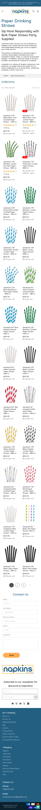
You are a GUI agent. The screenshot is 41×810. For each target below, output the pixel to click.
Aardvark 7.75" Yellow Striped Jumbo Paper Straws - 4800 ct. (10, 450)
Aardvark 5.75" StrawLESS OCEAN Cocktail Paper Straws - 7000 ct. (10, 211)
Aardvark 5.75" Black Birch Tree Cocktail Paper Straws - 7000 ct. (10, 119)
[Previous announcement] (2, 3)
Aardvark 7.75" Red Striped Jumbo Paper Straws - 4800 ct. (29, 490)
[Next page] (29, 585)
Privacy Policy (7, 731)
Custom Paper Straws (10, 737)
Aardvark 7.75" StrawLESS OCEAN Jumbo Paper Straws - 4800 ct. (10, 251)
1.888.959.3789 (8, 789)
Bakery (5, 765)
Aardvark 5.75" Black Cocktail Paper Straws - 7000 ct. (29, 370)
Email (5, 626)
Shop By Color (8, 771)
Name (5, 599)
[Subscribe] (35, 697)
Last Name (7, 608)
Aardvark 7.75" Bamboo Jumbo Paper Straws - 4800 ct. (29, 211)
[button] (2, 11)
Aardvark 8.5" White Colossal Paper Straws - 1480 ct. (9, 370)
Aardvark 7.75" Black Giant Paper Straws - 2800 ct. (10, 568)
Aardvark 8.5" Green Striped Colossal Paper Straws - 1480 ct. (29, 291)
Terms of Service (8, 734)
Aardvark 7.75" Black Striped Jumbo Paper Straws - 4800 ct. (29, 450)
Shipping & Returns (9, 722)
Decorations (7, 763)
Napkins (6, 751)
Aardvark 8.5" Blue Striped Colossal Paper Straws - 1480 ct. (10, 330)
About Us (5, 716)
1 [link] (11, 585)
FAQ (3, 725)
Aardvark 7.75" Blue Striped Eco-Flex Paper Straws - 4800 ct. (10, 291)
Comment (6, 635)
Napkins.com (12, 807)
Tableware (7, 754)
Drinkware (6, 757)
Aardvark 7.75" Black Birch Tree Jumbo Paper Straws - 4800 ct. (29, 119)
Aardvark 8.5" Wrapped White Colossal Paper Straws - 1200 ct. (9, 490)
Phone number (8, 617)
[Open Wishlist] (38, 807)
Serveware (7, 760)
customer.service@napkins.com (15, 797)
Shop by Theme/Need (11, 768)
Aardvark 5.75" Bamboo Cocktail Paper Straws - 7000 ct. (29, 330)
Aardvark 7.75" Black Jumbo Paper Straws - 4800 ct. (29, 251)
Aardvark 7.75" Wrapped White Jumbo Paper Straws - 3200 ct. (10, 530)
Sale (4, 774)
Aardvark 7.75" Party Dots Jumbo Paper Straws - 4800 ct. (30, 165)
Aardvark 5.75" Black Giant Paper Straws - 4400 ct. (30, 568)
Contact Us (6, 719)
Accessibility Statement (11, 740)
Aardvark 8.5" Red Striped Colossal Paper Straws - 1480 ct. (10, 410)
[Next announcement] (39, 3)
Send (11, 655)
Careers (5, 728)
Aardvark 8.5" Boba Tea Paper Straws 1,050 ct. (29, 529)
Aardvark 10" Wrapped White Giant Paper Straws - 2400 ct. (29, 410)
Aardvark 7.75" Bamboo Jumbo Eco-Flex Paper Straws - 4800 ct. (10, 165)
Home (6, 76)
